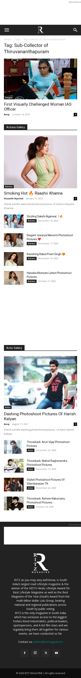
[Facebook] (25, 653)
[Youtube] (56, 653)
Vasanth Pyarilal (13, 198)
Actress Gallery (15, 127)
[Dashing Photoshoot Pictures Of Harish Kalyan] (40, 382)
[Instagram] (35, 653)
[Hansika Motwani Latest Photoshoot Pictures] (14, 278)
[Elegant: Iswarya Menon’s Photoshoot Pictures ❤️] (14, 240)
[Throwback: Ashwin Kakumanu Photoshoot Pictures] (14, 503)
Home (7, 39)
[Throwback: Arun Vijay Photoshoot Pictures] (14, 447)
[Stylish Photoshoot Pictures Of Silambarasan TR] (14, 484)
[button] (6, 30)
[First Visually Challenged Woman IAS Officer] (40, 79)
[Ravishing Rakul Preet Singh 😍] (14, 259)
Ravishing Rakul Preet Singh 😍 (46, 254)
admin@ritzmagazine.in (48, 642)
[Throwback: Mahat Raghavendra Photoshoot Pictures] (14, 466)
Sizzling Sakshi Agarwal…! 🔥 (45, 216)
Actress (9, 186)
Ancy (6, 114)
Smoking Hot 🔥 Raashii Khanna (33, 193)
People (8, 97)
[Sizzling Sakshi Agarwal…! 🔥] (14, 221)
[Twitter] (46, 653)
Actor (7, 407)
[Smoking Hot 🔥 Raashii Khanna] (40, 161)
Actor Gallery (14, 348)
